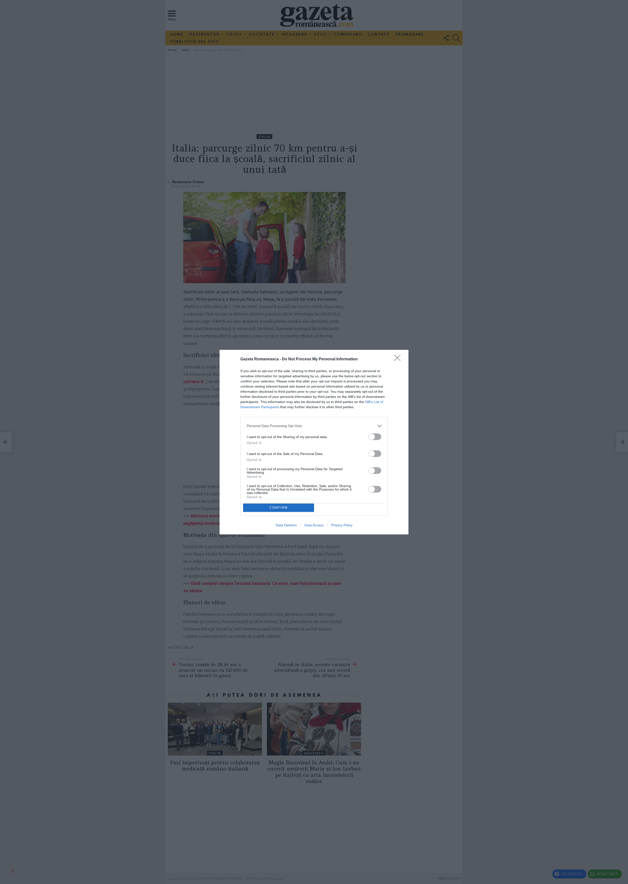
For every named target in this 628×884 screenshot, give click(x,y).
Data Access (314, 525)
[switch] (374, 436)
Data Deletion (286, 525)
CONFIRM (279, 507)
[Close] (399, 359)
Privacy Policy (342, 525)
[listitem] (314, 426)
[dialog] (314, 442)
